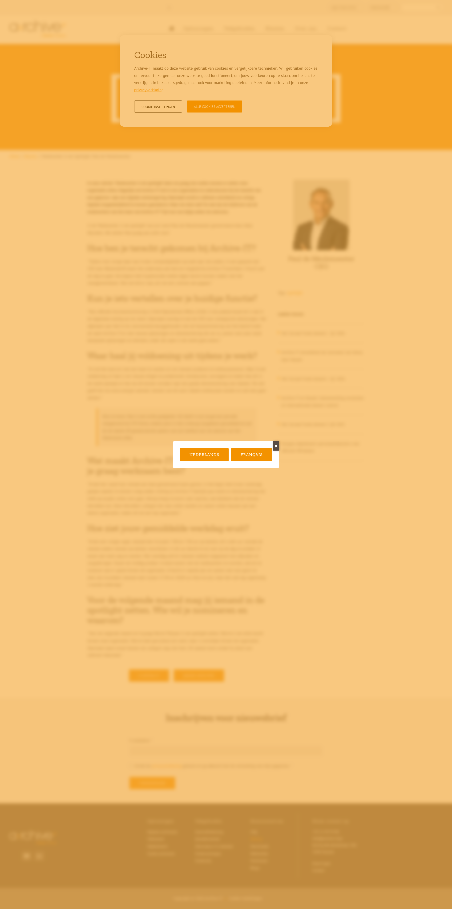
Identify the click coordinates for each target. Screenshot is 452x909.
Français (252, 454)
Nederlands (204, 454)
